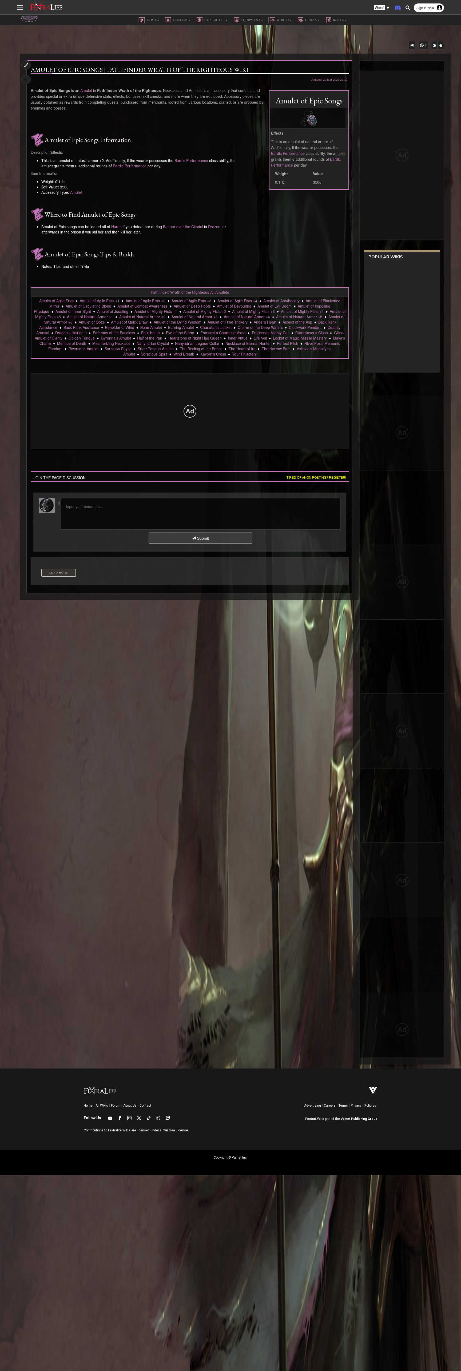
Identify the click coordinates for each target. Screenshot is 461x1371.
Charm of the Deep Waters (260, 327)
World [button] (282, 20)
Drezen (214, 226)
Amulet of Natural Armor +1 (90, 316)
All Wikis (102, 1105)
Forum (115, 1105)
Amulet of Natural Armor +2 (142, 316)
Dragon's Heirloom (71, 332)
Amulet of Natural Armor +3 (195, 316)
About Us (130, 1105)
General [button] (180, 20)
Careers (330, 1105)
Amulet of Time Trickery (228, 322)
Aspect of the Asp (297, 322)
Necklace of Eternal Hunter (248, 343)
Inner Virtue (238, 338)
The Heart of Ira (242, 348)
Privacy (356, 1105)
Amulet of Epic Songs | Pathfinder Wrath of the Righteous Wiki (139, 69)
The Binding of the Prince (201, 348)
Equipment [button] (250, 20)
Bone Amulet (151, 327)
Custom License (175, 1130)
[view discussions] (412, 45)
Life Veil (260, 338)
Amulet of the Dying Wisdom (177, 322)
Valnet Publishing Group (359, 1119)
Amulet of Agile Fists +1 (100, 300)
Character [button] (214, 20)
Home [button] (151, 20)
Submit (202, 538)
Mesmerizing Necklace (111, 343)
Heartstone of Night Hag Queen (195, 338)
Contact (145, 1105)
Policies (370, 1105)
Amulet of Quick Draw (129, 322)
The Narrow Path (276, 348)
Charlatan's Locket (216, 327)
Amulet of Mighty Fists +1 (155, 311)
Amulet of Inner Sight (73, 311)
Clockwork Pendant (305, 327)
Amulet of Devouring (234, 306)
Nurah (116, 226)
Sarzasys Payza (118, 348)
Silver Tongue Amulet (156, 348)
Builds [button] (338, 20)
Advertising (312, 1105)
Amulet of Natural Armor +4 (247, 316)
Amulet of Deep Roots (192, 306)
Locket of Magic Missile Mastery (300, 338)
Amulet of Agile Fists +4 (237, 300)
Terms (343, 1105)
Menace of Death (71, 343)
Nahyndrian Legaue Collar (197, 343)
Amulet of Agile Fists (56, 300)
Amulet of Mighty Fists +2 (204, 311)
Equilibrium (150, 332)
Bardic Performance (288, 153)
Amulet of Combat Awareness (142, 306)
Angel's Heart (265, 322)
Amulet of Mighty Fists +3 (253, 311)
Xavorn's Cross (213, 354)
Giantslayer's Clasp (311, 332)
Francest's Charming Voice (223, 332)
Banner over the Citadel (183, 226)
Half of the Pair (149, 338)
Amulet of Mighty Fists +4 (302, 311)
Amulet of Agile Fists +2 (145, 300)
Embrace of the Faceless (114, 332)
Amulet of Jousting (112, 311)
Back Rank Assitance (81, 327)
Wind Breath (183, 354)
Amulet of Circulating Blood (88, 306)
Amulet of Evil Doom (274, 306)
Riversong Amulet (83, 348)
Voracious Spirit (154, 354)
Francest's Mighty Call (270, 332)
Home (88, 1105)
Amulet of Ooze (92, 322)
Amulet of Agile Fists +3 (191, 300)
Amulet (86, 90)
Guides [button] (310, 20)
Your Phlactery (244, 354)
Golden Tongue (82, 338)
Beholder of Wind (119, 327)
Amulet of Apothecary (281, 300)
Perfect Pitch (287, 343)
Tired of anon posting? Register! (316, 477)
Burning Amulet (181, 327)
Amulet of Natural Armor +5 (299, 316)
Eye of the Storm (180, 332)
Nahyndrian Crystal (153, 343)
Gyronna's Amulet (116, 338)
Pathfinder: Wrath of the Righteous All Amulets (190, 292)
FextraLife (313, 1119)
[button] (381, 8)
